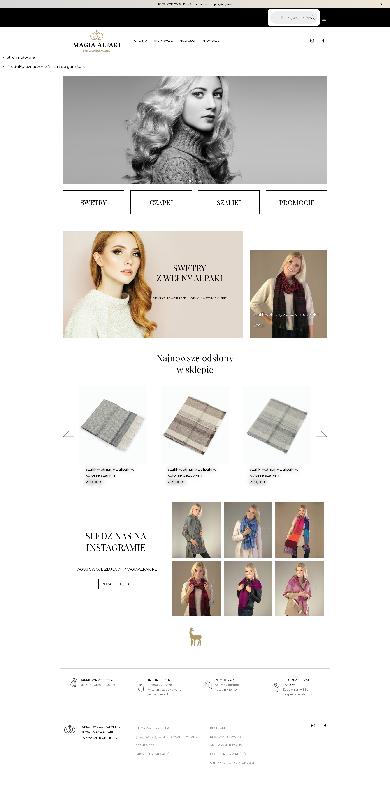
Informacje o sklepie (154, 728)
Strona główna (21, 57)
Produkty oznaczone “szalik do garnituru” (47, 66)
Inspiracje (163, 40)
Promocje (210, 40)
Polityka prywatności (229, 754)
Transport (145, 745)
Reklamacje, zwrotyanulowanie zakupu (227, 741)
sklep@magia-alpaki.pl (101, 726)
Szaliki (229, 202)
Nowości (187, 40)
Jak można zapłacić (152, 754)
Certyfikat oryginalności (232, 762)
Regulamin (219, 728)
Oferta (140, 40)
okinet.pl (109, 737)
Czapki (161, 202)
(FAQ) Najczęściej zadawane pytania (166, 737)
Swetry (93, 202)
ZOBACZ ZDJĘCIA (116, 584)
